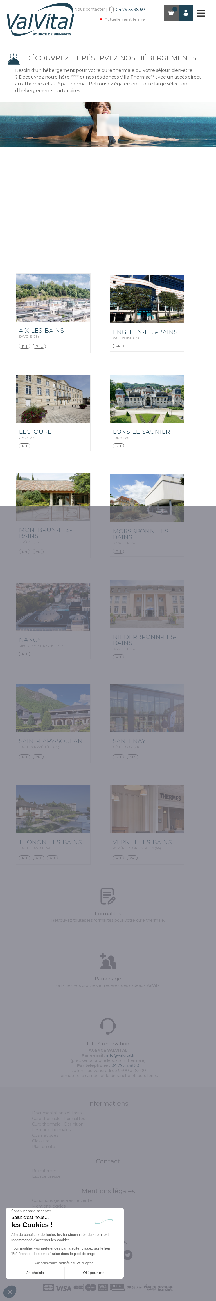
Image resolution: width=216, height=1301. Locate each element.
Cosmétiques (45, 1135)
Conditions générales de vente (62, 1200)
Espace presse (46, 1176)
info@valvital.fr (120, 1055)
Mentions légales (49, 1206)
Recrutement (45, 1170)
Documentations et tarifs (57, 1112)
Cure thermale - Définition (58, 1124)
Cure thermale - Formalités (58, 1118)
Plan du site (43, 1146)
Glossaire (41, 1140)
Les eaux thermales (51, 1129)
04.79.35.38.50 (125, 1065)
